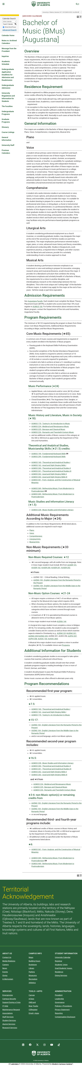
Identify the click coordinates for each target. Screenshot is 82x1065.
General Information (6, 138)
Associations (7, 1013)
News (4, 968)
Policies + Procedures (63, 1006)
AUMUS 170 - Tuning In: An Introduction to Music (50, 423)
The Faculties (7, 106)
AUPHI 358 (32, 639)
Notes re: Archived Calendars (9, 41)
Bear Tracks (33, 1006)
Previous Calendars (6, 151)
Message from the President (9, 49)
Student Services (9, 1020)
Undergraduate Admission (8, 86)
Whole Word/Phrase (10, 27)
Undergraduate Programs (8, 112)
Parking (32, 972)
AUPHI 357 (72, 636)
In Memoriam (7, 979)
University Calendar (62, 957)
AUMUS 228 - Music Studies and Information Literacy (52, 510)
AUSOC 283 (52, 639)
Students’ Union (61, 965)
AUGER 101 (71, 565)
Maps (31, 957)
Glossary (5, 127)
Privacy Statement (62, 1010)
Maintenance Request (11, 1010)
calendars (15, 1064)
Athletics (32, 983)
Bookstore (33, 965)
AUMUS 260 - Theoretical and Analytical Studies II (51, 468)
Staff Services (8, 1017)
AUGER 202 (65, 568)
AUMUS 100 (37, 306)
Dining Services (61, 975)
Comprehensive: (35, 536)
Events (5, 972)
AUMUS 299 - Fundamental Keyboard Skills (48, 457)
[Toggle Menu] (4, 4)
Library (31, 968)
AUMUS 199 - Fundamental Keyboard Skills (48, 454)
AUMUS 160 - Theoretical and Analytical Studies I (50, 462)
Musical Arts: (34, 542)
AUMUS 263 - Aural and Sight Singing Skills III (49, 477)
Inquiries (5, 56)
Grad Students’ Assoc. (63, 968)
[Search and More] (77, 4)
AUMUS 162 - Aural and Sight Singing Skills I (48, 465)
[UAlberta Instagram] (44, 1045)
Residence (59, 972)
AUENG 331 (71, 633)
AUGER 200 (45, 568)
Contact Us (6, 957)
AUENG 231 (61, 633)
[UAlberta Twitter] (37, 1045)
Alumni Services (8, 1024)
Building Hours (34, 961)
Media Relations (8, 961)
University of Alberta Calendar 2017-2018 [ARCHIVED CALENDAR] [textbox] (60, 12)
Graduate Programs (6, 120)
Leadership (59, 999)
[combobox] (62, 12)
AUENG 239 (33, 636)
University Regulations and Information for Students (8, 97)
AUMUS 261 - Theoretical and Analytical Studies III (51, 471)
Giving (4, 975)
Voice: (31, 533)
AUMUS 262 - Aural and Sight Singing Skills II (49, 474)
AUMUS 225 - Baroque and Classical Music (48, 429)
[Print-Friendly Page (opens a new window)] (78, 17)
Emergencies (7, 995)
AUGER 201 (55, 568)
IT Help (5, 1006)
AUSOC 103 (42, 639)
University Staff (8, 145)
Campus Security (9, 999)
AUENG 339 (43, 636)
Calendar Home (8, 35)
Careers (5, 965)
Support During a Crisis (11, 1002)
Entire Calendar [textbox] (7, 21)
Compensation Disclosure (65, 1017)
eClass (31, 999)
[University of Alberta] (41, 4)
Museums (33, 975)
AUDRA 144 (61, 621)
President (58, 995)
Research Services (9, 1028)
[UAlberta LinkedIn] (23, 1045)
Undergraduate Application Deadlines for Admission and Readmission (8, 74)
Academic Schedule (6, 62)
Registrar (58, 961)
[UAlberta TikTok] (59, 1045)
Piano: (31, 530)
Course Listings (8, 132)
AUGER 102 (35, 568)
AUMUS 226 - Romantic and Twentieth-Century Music (52, 432)
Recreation (33, 979)
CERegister (33, 1010)
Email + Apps (34, 1013)
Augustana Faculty (35, 301)
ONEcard (32, 1002)
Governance (59, 1002)
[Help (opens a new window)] (80, 17)
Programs (66, 645)
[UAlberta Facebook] (30, 1045)
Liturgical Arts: (35, 539)
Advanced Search (9, 30)
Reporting (59, 1013)
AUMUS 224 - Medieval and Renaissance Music (50, 426)
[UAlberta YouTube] (52, 1045)
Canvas (32, 995)
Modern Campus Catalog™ (62, 1064)
